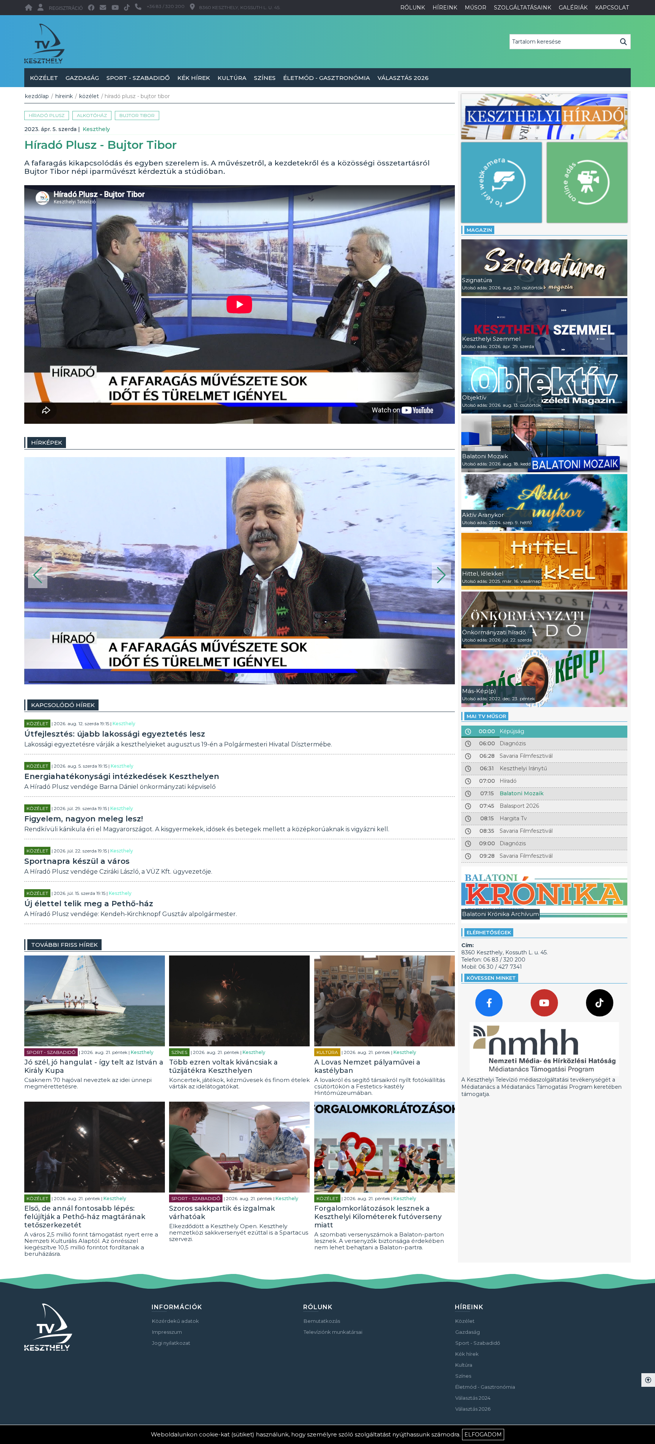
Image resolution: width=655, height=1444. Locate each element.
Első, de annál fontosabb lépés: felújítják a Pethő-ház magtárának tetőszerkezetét (84, 1216)
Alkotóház (92, 115)
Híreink (64, 96)
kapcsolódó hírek (63, 705)
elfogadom (483, 1434)
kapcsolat (612, 7)
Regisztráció (66, 8)
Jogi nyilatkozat (171, 1343)
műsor (475, 7)
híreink (444, 7)
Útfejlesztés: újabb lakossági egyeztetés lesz (114, 733)
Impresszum (167, 1332)
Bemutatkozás (322, 1321)
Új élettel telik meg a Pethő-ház (88, 903)
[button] (37, 575)
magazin (479, 230)
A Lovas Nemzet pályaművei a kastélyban (367, 1066)
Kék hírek (193, 77)
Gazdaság (82, 77)
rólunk (412, 7)
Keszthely (96, 129)
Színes (265, 77)
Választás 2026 (403, 77)
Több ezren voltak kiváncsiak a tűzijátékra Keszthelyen (223, 1066)
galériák (573, 7)
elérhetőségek (489, 932)
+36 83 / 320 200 (166, 6)
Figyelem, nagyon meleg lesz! (83, 818)
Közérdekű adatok (175, 1321)
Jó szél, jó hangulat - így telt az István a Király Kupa (93, 1066)
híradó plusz (46, 115)
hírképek (46, 442)
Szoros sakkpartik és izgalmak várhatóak (222, 1212)
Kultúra (232, 77)
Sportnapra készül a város (77, 861)
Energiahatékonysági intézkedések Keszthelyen (121, 776)
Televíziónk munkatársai (333, 1332)
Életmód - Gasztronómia (326, 77)
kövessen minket (491, 978)
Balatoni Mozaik (522, 793)
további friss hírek (64, 944)
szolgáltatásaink (522, 7)
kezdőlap (37, 96)
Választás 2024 (472, 1398)
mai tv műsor (486, 716)
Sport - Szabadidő (138, 77)
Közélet (44, 77)
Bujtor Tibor (137, 115)
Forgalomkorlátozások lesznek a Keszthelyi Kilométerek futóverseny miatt (378, 1216)
